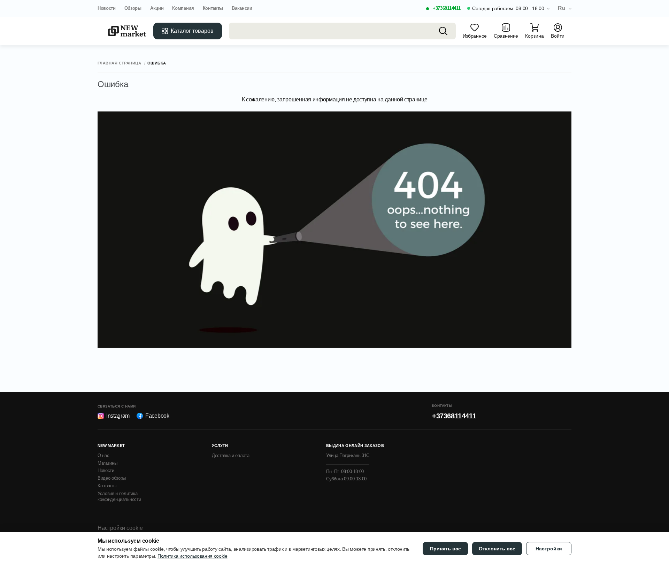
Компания (183, 8)
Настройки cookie (120, 528)
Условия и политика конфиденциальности (119, 496)
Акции (156, 8)
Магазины (107, 463)
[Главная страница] (127, 31)
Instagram (118, 416)
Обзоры (132, 8)
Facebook (157, 416)
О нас (103, 455)
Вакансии (242, 8)
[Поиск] (443, 31)
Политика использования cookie (192, 556)
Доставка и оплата (230, 455)
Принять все (445, 548)
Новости (107, 8)
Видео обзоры (112, 478)
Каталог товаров (192, 31)
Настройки (549, 548)
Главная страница (119, 63)
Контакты (213, 8)
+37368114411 (446, 8)
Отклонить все (497, 548)
